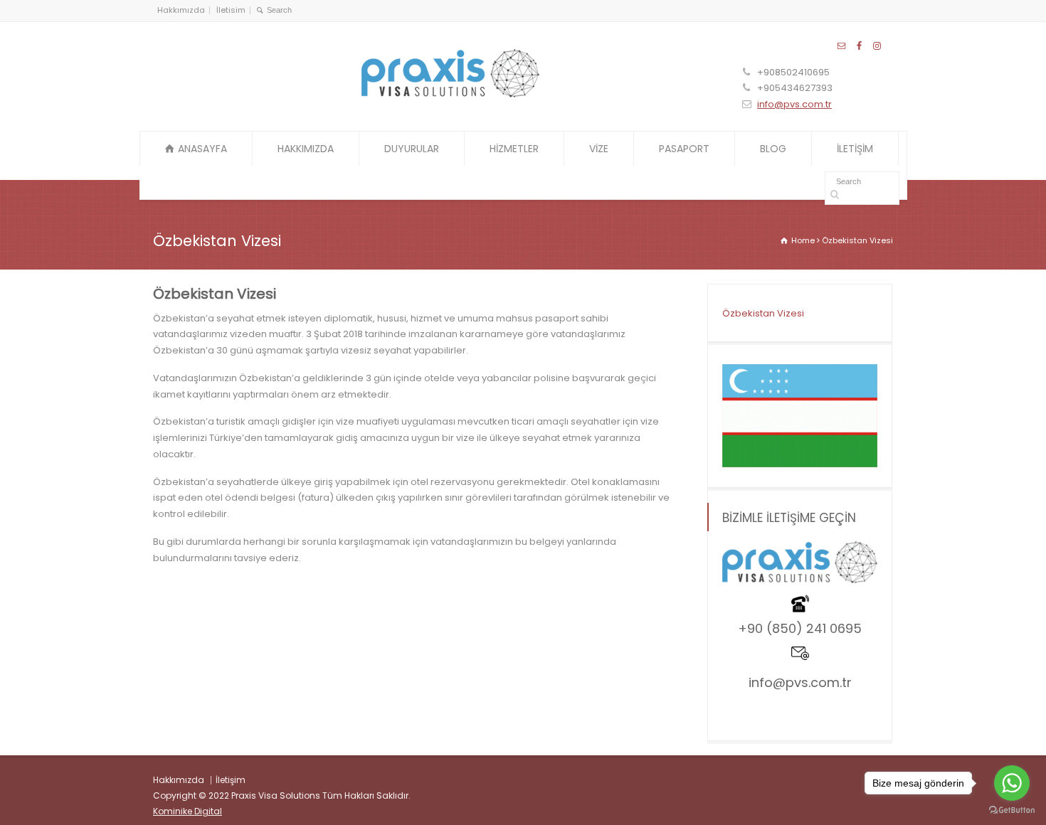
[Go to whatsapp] (1012, 783)
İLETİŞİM (855, 149)
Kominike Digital (187, 811)
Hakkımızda (181, 10)
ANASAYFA (202, 149)
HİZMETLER (514, 149)
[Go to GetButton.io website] (1012, 810)
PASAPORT (684, 149)
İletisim (230, 10)
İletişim (230, 780)
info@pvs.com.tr (794, 104)
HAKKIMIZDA (306, 149)
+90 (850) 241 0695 (800, 628)
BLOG (773, 149)
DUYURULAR (411, 149)
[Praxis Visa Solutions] (450, 94)
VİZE (598, 149)
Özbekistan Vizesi (763, 313)
